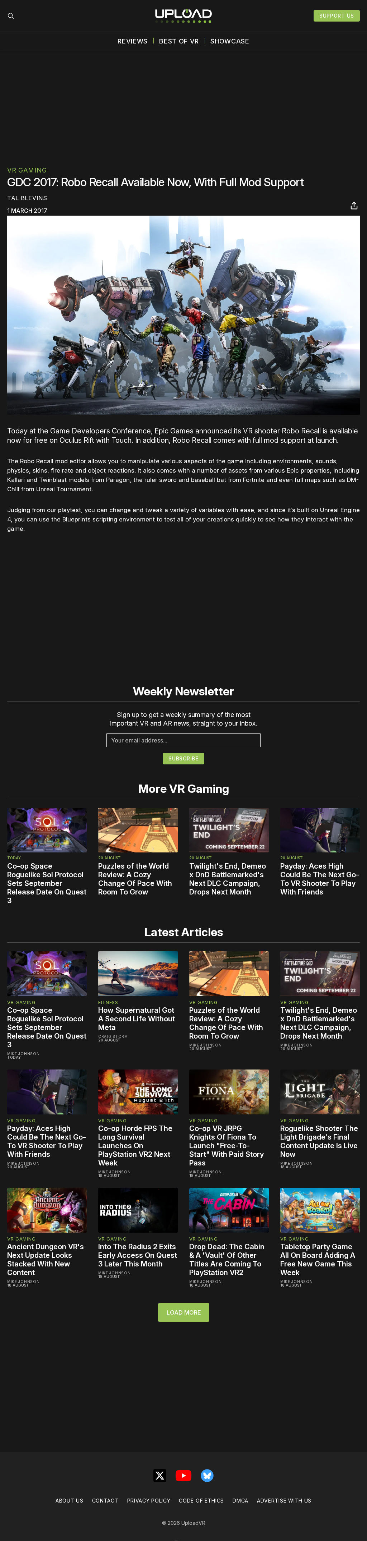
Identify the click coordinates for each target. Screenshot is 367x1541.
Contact (105, 1501)
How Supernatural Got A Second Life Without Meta (136, 1019)
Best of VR (179, 41)
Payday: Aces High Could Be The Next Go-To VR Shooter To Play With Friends (319, 879)
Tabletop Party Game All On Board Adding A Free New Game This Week (317, 1259)
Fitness (108, 1002)
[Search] (10, 15)
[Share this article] (354, 205)
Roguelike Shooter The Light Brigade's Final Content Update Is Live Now (319, 1141)
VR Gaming (27, 170)
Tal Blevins (27, 198)
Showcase (229, 41)
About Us (70, 1501)
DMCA (240, 1501)
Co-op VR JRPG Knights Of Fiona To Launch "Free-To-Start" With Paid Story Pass (226, 1145)
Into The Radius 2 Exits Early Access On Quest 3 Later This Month (137, 1255)
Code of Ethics (201, 1501)
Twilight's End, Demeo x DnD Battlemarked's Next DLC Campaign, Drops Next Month (227, 879)
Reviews (133, 41)
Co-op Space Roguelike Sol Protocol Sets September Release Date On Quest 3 (46, 883)
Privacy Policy (149, 1501)
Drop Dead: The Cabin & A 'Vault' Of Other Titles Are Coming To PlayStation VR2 (226, 1259)
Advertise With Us (284, 1501)
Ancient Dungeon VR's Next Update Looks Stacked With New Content (45, 1259)
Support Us (336, 16)
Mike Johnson (23, 1053)
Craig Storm (113, 1036)
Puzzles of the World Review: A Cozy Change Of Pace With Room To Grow (135, 879)
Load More (184, 1312)
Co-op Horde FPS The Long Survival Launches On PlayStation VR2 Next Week (135, 1145)
